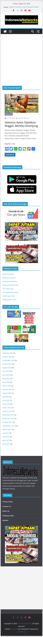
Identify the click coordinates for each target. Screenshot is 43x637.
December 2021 (8, 415)
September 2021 (8, 426)
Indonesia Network (23, 118)
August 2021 (7, 429)
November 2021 (8, 418)
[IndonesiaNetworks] (5, 31)
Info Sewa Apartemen (10, 292)
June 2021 (6, 437)
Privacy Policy (7, 502)
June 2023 (6, 375)
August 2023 (7, 368)
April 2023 (6, 382)
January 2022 (7, 411)
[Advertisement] (21, 63)
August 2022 (7, 393)
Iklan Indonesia (8, 274)
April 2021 (6, 444)
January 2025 (7, 357)
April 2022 (6, 404)
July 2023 (5, 371)
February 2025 (7, 353)
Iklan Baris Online (9, 278)
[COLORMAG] (20, 468)
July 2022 (5, 397)
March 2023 (6, 386)
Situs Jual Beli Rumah (10, 285)
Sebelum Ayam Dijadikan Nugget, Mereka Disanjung (21, 124)
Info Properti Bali (8, 296)
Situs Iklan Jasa (7, 289)
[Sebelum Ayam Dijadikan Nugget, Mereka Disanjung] (21, 103)
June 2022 (6, 400)
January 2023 (7, 389)
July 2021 (5, 433)
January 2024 (7, 364)
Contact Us (6, 506)
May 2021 (5, 440)
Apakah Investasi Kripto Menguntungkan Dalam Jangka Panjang (24, 8)
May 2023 (5, 378)
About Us (5, 511)
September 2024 (8, 360)
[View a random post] (38, 31)
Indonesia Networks (9, 281)
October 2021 (7, 422)
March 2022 (6, 408)
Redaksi (5, 520)
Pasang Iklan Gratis (9, 300)
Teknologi (9, 114)
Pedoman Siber (8, 516)
